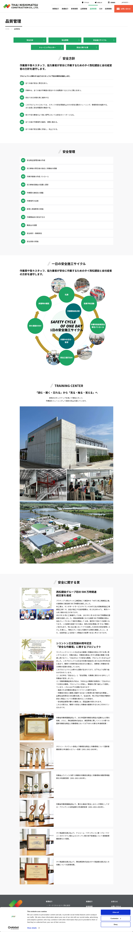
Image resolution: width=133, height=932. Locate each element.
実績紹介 (65, 8)
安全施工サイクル (100, 40)
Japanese (125, 2)
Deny (116, 924)
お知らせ (99, 2)
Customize (114, 918)
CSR (100, 8)
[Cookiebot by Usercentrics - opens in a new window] (13, 928)
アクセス (86, 2)
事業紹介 (55, 8)
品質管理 (93, 8)
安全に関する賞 (82, 47)
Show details (32, 928)
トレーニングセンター (47, 47)
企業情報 (83, 8)
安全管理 (65, 40)
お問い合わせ (126, 8)
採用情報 (108, 8)
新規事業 (74, 8)
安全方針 (30, 40)
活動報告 (112, 2)
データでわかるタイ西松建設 (59, 905)
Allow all (116, 912)
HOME (7, 29)
